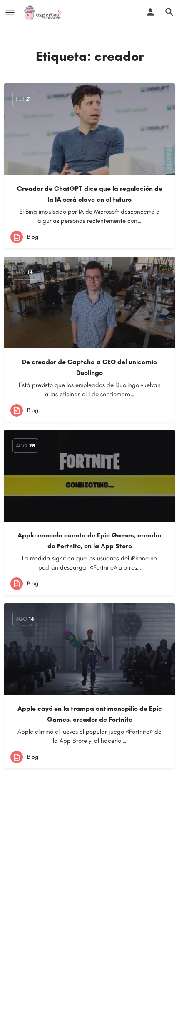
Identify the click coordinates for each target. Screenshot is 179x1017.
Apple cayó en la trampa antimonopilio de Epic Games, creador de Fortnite (89, 714)
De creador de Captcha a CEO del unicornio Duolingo (89, 367)
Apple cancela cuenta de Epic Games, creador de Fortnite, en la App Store (89, 540)
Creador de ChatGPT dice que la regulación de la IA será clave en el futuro (89, 194)
